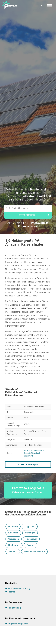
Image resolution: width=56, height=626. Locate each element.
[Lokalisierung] (6, 208)
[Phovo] (28, 4)
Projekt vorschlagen (28, 464)
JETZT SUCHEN (27, 215)
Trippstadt (29, 526)
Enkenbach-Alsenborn (34, 551)
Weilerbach (13, 539)
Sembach (12, 551)
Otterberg (13, 526)
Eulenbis (30, 545)
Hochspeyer (31, 539)
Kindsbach (13, 532)
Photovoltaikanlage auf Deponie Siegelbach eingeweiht (34, 453)
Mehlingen (30, 532)
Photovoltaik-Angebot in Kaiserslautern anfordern (28, 490)
